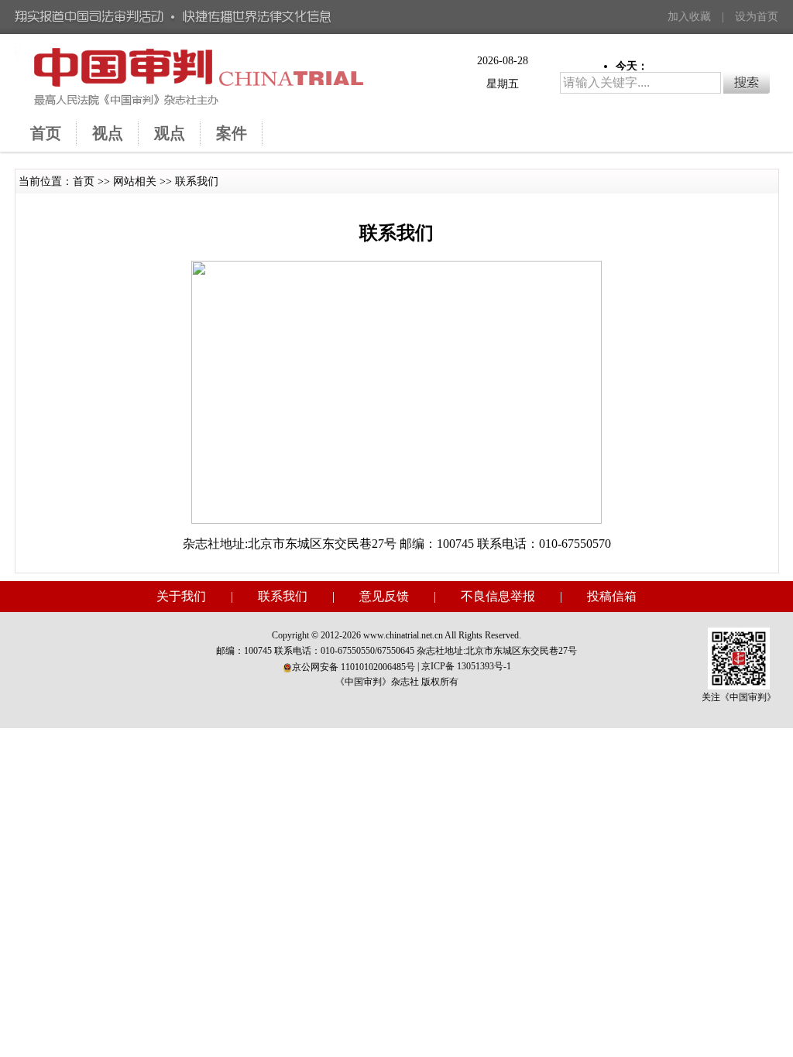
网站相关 (134, 181)
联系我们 (196, 181)
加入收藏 (689, 16)
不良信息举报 (498, 596)
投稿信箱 (612, 596)
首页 (83, 181)
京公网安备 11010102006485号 (353, 667)
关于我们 (181, 596)
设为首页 (756, 16)
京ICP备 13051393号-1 (466, 666)
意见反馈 (384, 596)
